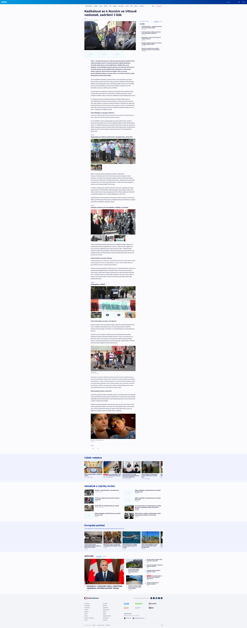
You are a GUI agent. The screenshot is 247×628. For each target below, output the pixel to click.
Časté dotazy (106, 618)
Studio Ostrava (106, 609)
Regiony (115, 6)
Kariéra (104, 613)
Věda (131, 6)
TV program (87, 603)
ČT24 (98, 448)
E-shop (86, 616)
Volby (101, 6)
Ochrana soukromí (100, 625)
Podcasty (142, 6)
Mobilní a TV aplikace (89, 618)
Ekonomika (121, 6)
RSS (162, 625)
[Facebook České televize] (154, 598)
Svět (110, 6)
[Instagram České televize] (151, 598)
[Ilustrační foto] (113, 358)
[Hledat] (239, 2)
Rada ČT (105, 611)
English (94, 625)
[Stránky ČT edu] (151, 607)
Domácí (105, 6)
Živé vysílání (87, 605)
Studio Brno (105, 607)
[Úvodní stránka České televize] (91, 598)
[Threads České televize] (162, 598)
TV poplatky (87, 607)
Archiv (93, 448)
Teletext (86, 609)
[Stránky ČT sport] (138, 603)
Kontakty (105, 620)
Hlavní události (88, 6)
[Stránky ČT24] (126, 603)
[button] (113, 426)
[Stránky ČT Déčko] (126, 607)
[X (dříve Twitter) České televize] (159, 598)
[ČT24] (4, 2)
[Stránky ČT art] (137, 607)
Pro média (105, 603)
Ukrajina (96, 6)
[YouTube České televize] (156, 598)
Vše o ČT (86, 620)
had (85, 18)
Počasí (127, 6)
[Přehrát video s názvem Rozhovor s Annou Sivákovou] (113, 426)
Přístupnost (107, 625)
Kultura (136, 6)
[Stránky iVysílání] (152, 603)
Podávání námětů (107, 616)
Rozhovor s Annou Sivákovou (96, 440)
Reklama (105, 605)
